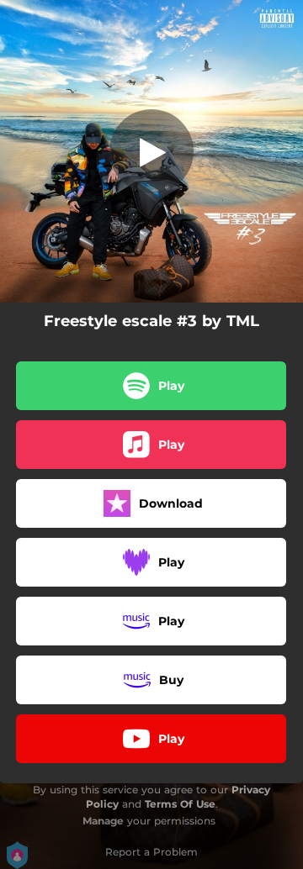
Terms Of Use (180, 804)
